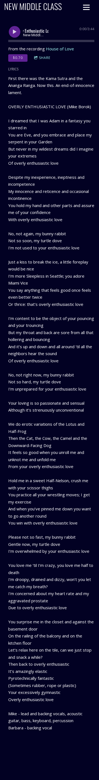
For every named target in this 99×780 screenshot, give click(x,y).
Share (44, 57)
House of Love (60, 48)
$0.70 (18, 57)
